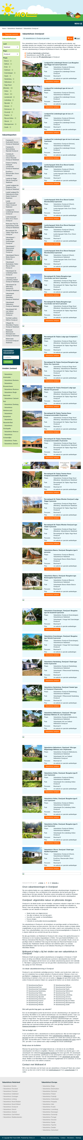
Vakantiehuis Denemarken (51, 1088)
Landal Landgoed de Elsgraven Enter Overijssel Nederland (12, 187)
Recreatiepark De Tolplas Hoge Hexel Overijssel (12, 232)
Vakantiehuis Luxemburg (50, 1109)
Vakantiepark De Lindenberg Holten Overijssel (11, 273)
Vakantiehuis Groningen (10, 1096)
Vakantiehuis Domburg (11, 404)
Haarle (7, 76)
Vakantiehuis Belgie (49, 1086)
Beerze (7, 61)
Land (5, 44)
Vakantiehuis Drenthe (10, 1086)
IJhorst (8, 94)
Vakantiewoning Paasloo (35, 1001)
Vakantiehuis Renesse (11, 431)
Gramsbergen (9, 73)
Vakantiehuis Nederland (14, 28)
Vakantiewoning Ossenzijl (63, 999)
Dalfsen (7, 64)
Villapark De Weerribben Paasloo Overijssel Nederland (12, 325)
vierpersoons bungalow (57, 1016)
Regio (5, 51)
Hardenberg (9, 79)
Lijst (70, 38)
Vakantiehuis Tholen (10, 440)
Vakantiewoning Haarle (62, 989)
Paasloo (8, 115)
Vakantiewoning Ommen (62, 997)
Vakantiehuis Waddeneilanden (12, 1117)
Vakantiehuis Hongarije (50, 1101)
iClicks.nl (31, 1138)
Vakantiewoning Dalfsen (62, 985)
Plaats (5, 58)
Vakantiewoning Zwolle (62, 1004)
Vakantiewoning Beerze (35, 985)
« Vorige (40, 883)
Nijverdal (8, 103)
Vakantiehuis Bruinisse (11, 389)
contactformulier (70, 1070)
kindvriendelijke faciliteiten (48, 1053)
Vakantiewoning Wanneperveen (65, 1002)
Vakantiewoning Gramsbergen (37, 989)
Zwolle (7, 127)
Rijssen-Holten (10, 118)
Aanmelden (8, 362)
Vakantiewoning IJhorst (62, 993)
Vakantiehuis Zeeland (11, 443)
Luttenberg (8, 100)
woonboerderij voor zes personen (63, 1020)
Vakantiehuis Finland (49, 1094)
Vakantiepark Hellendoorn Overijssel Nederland (12, 304)
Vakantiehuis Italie (48, 1104)
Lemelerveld (9, 97)
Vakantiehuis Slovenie (49, 1120)
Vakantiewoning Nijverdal (36, 997)
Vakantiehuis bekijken (52, 81)
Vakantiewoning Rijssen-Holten (65, 1001)
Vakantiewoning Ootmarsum (37, 999)
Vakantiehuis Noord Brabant (12, 1101)
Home (4, 28)
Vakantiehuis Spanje (49, 1122)
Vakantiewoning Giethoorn (63, 987)
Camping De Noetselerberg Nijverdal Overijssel (12, 149)
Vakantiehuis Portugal (49, 1117)
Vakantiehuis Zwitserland (50, 1130)
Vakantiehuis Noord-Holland (11, 1104)
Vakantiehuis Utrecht (9, 1109)
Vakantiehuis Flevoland (10, 1088)
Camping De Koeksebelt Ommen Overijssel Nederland (12, 142)
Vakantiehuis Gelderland (10, 1094)
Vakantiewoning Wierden (35, 1004)
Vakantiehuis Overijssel (10, 1107)
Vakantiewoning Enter (35, 987)
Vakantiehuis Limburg (10, 1099)
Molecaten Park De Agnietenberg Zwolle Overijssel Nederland (12, 225)
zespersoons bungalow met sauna (65, 1039)
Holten (7, 91)
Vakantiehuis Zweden (49, 1127)
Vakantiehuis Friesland (10, 1091)
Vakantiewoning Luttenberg (63, 995)
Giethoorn (35, 976)
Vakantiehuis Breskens (11, 380)
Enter (7, 67)
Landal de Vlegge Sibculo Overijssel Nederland (11, 180)
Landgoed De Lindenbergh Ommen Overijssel (12, 212)
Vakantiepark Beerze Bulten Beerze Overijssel (12, 257)
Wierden (59, 978)
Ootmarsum (9, 109)
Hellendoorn (67, 976)
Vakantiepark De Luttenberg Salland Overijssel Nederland (12, 279)
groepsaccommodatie (29, 1026)
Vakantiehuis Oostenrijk (50, 1114)
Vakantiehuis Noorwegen (50, 1112)
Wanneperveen (10, 124)
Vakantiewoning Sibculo (35, 1002)
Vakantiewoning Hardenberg (36, 991)
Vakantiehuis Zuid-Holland (11, 1114)
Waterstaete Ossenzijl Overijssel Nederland (12, 340)
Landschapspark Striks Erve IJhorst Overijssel (12, 219)
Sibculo (7, 121)
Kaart (78, 38)
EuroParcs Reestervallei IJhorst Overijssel (12, 173)
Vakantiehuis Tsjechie (49, 1125)
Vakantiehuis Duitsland (50, 1091)
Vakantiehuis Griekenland (50, 1099)
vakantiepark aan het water (70, 1057)
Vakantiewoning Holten (35, 993)
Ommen (8, 106)
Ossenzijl (8, 112)
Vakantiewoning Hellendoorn (64, 991)
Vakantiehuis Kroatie (49, 1107)
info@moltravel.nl (54, 1070)
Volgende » (55, 883)
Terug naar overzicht (11, 34)
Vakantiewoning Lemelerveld (37, 995)
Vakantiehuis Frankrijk (49, 1096)
